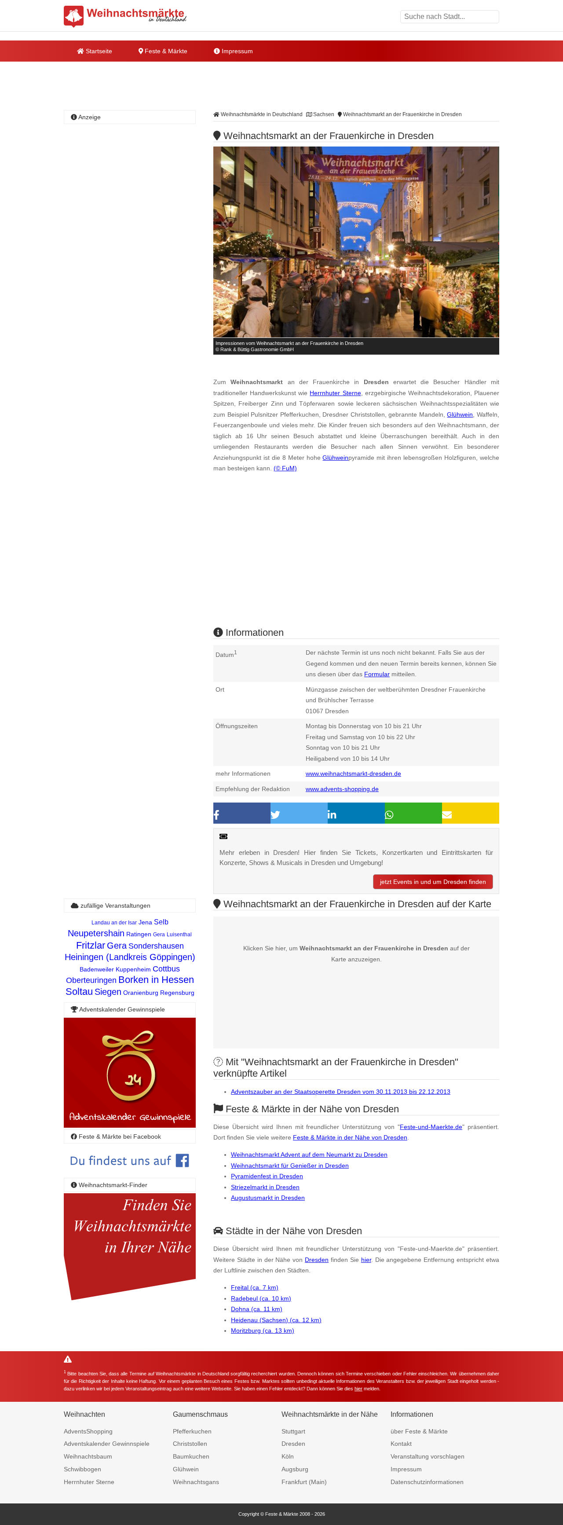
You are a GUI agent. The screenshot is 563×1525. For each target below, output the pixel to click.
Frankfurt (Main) (304, 1481)
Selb (161, 922)
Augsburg (295, 1469)
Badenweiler (97, 969)
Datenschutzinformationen (427, 1481)
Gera (159, 934)
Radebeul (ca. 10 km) (261, 1298)
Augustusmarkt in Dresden (268, 1197)
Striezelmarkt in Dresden (265, 1187)
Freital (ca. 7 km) (254, 1287)
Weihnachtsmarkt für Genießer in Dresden (290, 1165)
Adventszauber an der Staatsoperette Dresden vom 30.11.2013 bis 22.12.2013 (340, 1091)
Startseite (98, 51)
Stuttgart (293, 1431)
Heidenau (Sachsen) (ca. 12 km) (276, 1319)
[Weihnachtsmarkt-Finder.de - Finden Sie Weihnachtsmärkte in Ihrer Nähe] (130, 1301)
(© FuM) (285, 468)
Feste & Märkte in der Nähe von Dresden (350, 1137)
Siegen (108, 992)
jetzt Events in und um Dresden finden (433, 881)
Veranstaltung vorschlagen (427, 1456)
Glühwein (460, 414)
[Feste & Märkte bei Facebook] (130, 1173)
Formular (377, 674)
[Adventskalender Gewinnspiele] (130, 1125)
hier (366, 1259)
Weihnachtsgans (196, 1481)
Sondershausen (156, 946)
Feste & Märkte (165, 51)
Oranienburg (140, 992)
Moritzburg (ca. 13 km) (262, 1330)
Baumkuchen (191, 1456)
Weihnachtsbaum (88, 1456)
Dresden (317, 1259)
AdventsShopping (88, 1431)
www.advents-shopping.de (342, 788)
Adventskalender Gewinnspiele (107, 1443)
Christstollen (190, 1443)
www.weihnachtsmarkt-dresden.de (353, 773)
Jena (145, 922)
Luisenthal (179, 934)
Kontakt (401, 1443)
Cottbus (166, 968)
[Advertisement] (356, 557)
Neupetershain (96, 933)
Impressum (236, 51)
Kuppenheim (133, 969)
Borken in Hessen (156, 979)
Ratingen (138, 934)
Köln (288, 1456)
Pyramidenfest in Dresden (267, 1176)
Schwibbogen (82, 1469)
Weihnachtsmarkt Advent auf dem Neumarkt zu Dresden (309, 1154)
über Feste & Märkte (419, 1431)
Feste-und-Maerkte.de (431, 1126)
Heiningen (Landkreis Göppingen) (130, 957)
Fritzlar (90, 945)
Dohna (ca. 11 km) (256, 1308)
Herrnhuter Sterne (335, 392)
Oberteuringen (91, 980)
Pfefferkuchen (192, 1431)
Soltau (79, 991)
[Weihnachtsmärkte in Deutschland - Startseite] (125, 17)
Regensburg (177, 992)
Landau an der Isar (114, 923)
